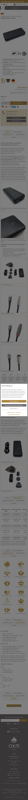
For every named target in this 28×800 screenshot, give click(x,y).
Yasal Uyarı (18, 412)
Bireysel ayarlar (13, 408)
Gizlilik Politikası (10, 412)
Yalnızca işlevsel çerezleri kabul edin (13, 405)
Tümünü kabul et (13, 401)
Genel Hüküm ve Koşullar (14, 414)
